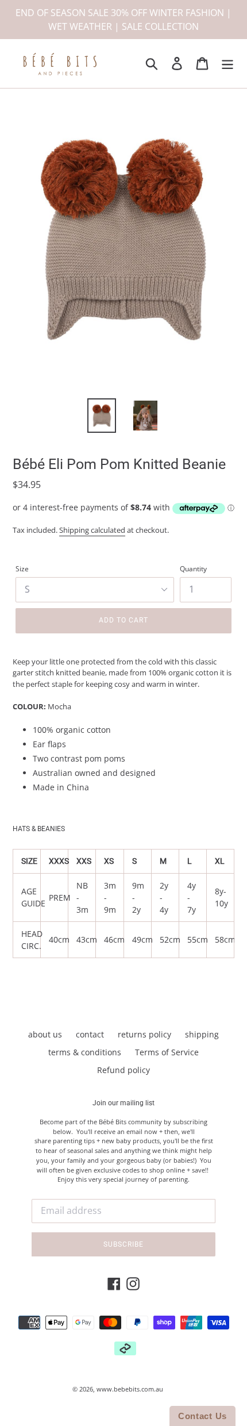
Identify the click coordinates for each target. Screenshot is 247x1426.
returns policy (144, 1034)
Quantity (193, 569)
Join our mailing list (123, 1103)
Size (22, 569)
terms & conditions (84, 1052)
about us (45, 1034)
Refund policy (123, 1069)
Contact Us (202, 1416)
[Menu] (227, 63)
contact (90, 1034)
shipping (202, 1034)
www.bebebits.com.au (130, 1389)
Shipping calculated (92, 530)
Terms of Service (167, 1052)
